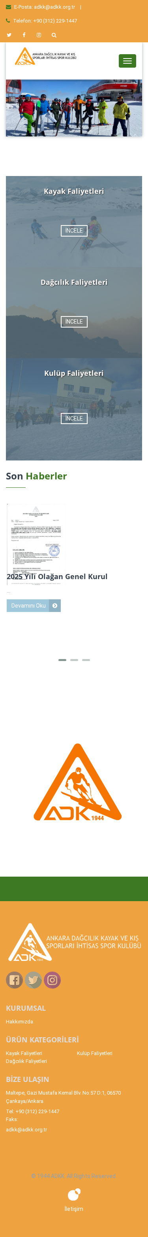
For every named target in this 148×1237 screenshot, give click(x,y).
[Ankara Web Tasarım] (74, 1194)
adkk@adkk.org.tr (54, 7)
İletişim (74, 1209)
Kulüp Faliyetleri (94, 1053)
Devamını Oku (28, 605)
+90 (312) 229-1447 (55, 21)
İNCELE (74, 230)
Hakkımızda (19, 1022)
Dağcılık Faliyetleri (26, 1061)
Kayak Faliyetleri (24, 1053)
